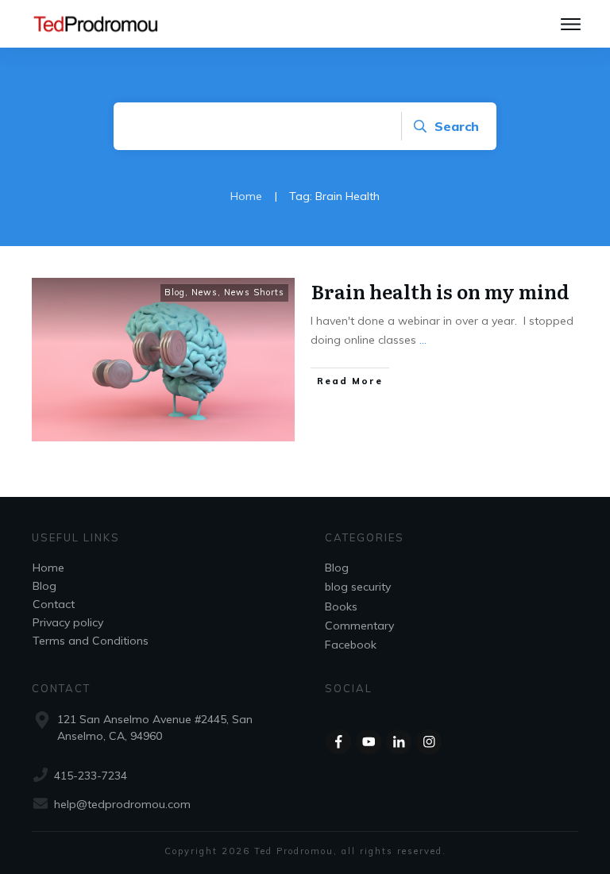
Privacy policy (68, 622)
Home (48, 567)
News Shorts (254, 292)
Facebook (350, 644)
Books (341, 606)
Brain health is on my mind (440, 291)
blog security (358, 586)
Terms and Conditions (91, 640)
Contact (54, 604)
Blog (174, 292)
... (423, 340)
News (204, 292)
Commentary (359, 625)
